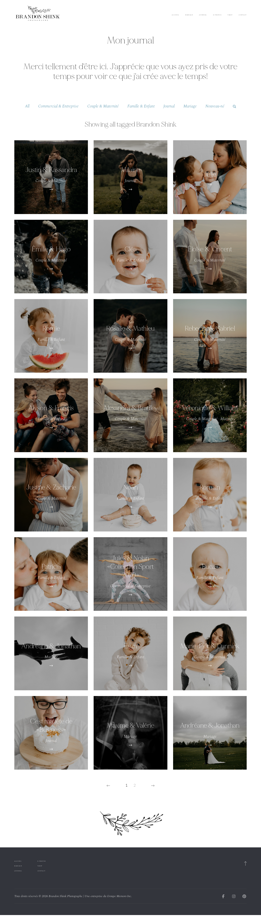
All (27, 106)
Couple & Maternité (103, 106)
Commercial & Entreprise (58, 106)
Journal (203, 15)
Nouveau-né (214, 106)
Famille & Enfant (141, 106)
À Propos (217, 15)
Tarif (230, 15)
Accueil (175, 15)
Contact (243, 15)
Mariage (189, 15)
